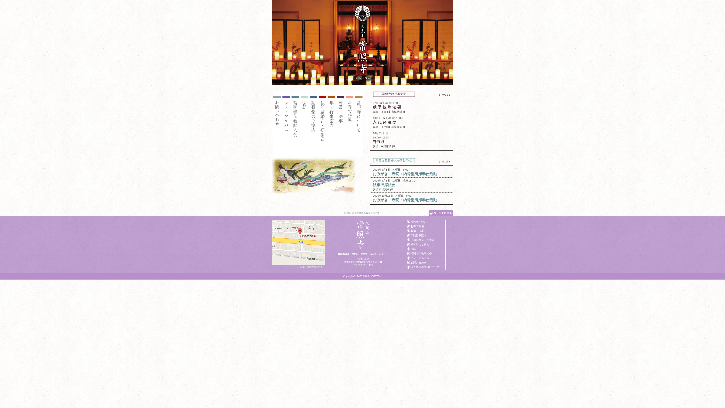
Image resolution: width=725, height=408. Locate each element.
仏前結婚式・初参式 (422, 239)
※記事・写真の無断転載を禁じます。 (362, 213)
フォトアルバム (420, 258)
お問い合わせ (419, 262)
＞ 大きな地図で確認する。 (311, 267)
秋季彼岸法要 (384, 185)
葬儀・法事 (417, 230)
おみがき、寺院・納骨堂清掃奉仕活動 (405, 174)
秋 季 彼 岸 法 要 (387, 107)
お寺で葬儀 (417, 226)
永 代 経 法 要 (384, 122)
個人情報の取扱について (425, 267)
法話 (413, 248)
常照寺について (420, 221)
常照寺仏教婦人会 (421, 253)
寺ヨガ (378, 142)
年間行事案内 (419, 235)
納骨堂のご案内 (420, 244)
